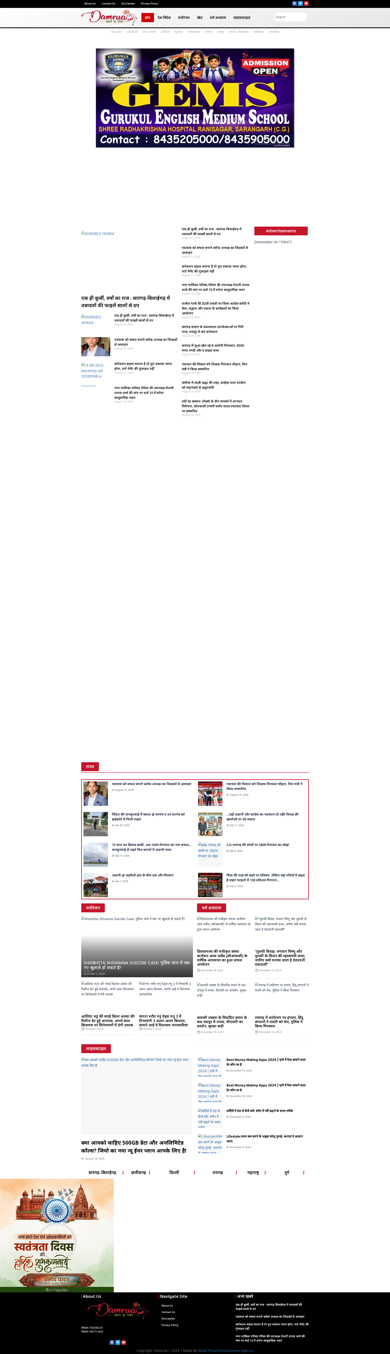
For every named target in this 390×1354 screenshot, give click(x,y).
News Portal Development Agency (225, 1350)
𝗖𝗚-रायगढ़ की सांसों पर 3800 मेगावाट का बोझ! (257, 845)
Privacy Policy (149, 3)
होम (147, 17)
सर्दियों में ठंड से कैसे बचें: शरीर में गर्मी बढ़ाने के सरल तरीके (259, 1111)
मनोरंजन (184, 17)
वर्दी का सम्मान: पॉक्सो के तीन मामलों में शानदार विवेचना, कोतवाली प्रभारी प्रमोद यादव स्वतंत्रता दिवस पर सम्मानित (215, 406)
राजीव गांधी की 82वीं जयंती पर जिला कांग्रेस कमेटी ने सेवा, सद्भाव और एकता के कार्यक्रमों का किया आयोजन (215, 308)
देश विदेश (164, 17)
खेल (200, 17)
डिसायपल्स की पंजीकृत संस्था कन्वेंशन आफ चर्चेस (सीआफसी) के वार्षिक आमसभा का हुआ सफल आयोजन (222, 958)
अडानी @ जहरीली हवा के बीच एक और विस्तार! (143, 875)
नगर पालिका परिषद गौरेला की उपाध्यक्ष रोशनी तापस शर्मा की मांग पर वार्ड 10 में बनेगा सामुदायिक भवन (144, 393)
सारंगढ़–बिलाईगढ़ (239, 32)
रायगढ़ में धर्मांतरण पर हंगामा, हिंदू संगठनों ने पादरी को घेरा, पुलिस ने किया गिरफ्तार (279, 1021)
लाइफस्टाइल (241, 17)
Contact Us (108, 3)
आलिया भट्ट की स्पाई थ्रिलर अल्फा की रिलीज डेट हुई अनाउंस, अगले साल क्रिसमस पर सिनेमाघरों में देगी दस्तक (107, 1020)
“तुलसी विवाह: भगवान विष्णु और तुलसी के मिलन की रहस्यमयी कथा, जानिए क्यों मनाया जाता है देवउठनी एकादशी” (280, 958)
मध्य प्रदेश (116, 32)
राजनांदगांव (193, 32)
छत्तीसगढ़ (259, 32)
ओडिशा (165, 32)
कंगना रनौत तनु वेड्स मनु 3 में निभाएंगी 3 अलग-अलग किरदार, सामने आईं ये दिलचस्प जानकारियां (163, 1020)
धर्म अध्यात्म (218, 17)
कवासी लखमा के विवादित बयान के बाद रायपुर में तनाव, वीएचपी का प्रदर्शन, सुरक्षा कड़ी (222, 1021)
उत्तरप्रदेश (274, 32)
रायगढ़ (208, 32)
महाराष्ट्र (178, 32)
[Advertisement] (195, 192)
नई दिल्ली (132, 32)
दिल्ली (174, 1172)
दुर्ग (287, 1172)
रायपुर (220, 32)
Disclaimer (128, 3)
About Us (90, 3)
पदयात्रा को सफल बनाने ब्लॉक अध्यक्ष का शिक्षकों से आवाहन (151, 784)
